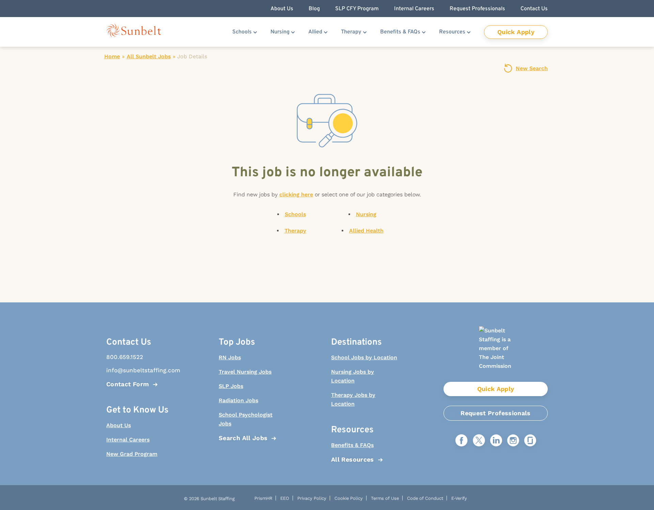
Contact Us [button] (534, 8)
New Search (532, 68)
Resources (452, 32)
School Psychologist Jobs (245, 419)
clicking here (296, 194)
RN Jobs (230, 357)
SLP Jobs (231, 386)
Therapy (351, 32)
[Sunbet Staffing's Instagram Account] (513, 441)
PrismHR (263, 498)
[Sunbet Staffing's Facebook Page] (461, 441)
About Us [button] (281, 8)
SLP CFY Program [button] (357, 8)
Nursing (280, 32)
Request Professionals (496, 413)
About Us (118, 425)
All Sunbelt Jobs (149, 56)
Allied (315, 32)
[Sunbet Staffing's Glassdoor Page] (530, 441)
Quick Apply (515, 31)
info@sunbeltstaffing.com (139, 370)
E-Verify (459, 498)
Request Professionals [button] (477, 8)
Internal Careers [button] (414, 8)
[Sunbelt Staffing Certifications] (495, 354)
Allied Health (366, 230)
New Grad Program (131, 454)
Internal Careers (128, 439)
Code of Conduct (425, 498)
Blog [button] (314, 8)
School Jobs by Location (364, 357)
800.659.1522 (124, 357)
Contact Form (127, 384)
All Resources (352, 459)
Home (112, 56)
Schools (242, 32)
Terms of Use (385, 498)
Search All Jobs (243, 437)
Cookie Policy (348, 498)
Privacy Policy (311, 498)
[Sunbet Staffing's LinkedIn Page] (496, 441)
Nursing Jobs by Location (352, 376)
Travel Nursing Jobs (245, 372)
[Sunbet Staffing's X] (479, 441)
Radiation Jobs (238, 400)
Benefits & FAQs (400, 32)
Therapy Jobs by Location (353, 399)
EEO (284, 498)
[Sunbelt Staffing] (133, 32)
